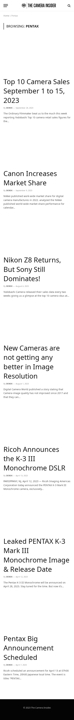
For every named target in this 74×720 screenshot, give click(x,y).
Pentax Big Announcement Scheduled (28, 648)
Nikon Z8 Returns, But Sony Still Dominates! (32, 269)
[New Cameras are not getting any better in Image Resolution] (37, 322)
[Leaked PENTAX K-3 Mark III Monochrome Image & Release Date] (37, 515)
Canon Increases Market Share (30, 178)
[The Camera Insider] (38, 5)
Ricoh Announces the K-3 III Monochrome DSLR (34, 459)
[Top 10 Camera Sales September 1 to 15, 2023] (37, 55)
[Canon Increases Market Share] (37, 147)
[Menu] (5, 5)
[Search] (69, 5)
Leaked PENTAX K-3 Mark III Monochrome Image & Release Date (36, 555)
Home (6, 15)
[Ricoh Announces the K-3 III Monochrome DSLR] (37, 423)
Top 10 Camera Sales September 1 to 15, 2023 (36, 91)
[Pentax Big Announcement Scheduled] (37, 612)
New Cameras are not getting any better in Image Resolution (31, 362)
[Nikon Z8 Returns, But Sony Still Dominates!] (37, 233)
